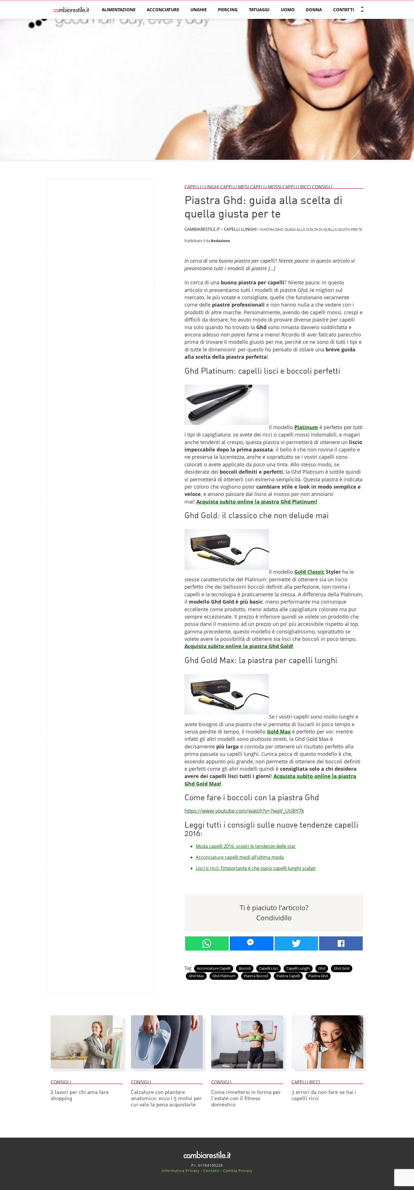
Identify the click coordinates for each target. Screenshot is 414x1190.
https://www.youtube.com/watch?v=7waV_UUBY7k (244, 810)
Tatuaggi (259, 9)
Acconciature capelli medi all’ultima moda (240, 857)
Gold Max (279, 731)
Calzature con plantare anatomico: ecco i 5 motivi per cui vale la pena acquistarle (166, 1099)
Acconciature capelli (213, 968)
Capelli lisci (268, 968)
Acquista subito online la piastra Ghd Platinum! (256, 501)
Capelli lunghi (298, 968)
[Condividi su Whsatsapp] (207, 943)
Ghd (321, 968)
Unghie (198, 9)
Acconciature (163, 9)
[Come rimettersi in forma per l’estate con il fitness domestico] (247, 1071)
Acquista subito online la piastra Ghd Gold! (238, 646)
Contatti (343, 9)
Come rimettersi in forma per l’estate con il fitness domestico (246, 1099)
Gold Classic (309, 572)
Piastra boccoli (256, 975)
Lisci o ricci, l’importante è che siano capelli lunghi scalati (256, 868)
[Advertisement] (100, 223)
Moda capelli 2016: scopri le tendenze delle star (246, 846)
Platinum (306, 427)
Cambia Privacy (238, 1170)
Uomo (288, 9)
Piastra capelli (288, 975)
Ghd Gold (342, 968)
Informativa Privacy (181, 1170)
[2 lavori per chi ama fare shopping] (87, 1071)
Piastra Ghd (318, 975)
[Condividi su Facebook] (341, 943)
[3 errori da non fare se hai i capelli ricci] (327, 1071)
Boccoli (245, 968)
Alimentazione (118, 9)
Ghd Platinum (223, 975)
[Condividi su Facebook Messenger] (251, 943)
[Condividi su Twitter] (296, 943)
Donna (314, 9)
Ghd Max (196, 975)
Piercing (228, 9)
